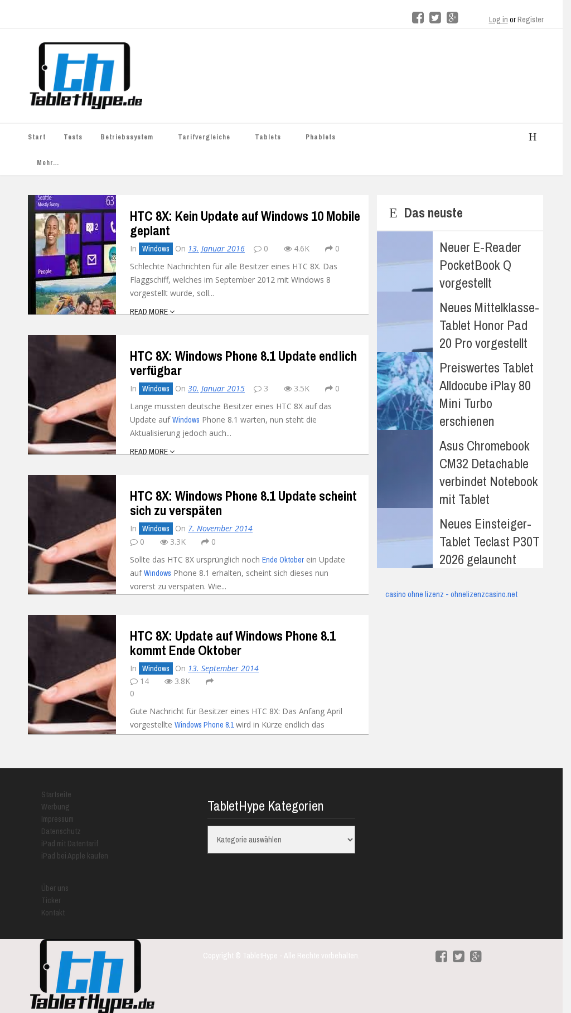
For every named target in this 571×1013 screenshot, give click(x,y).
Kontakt (53, 913)
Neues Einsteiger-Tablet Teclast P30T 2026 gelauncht (489, 541)
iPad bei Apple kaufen (74, 856)
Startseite (56, 794)
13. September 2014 (223, 668)
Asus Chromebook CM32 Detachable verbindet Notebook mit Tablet (488, 472)
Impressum (57, 819)
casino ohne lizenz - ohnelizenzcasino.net (451, 594)
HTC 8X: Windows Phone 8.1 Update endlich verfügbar (243, 362)
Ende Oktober (283, 560)
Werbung (55, 807)
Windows (156, 249)
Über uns (55, 888)
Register (530, 19)
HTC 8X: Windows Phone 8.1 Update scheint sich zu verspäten (243, 502)
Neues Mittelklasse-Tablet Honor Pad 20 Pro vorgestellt (489, 325)
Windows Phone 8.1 (204, 725)
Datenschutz (61, 831)
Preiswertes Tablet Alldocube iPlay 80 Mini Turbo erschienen (486, 394)
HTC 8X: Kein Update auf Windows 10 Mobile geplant (245, 223)
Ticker (51, 900)
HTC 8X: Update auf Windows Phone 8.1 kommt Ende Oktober (233, 642)
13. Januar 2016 (216, 248)
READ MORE (150, 312)
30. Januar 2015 (216, 388)
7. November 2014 (220, 528)
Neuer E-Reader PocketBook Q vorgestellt (480, 265)
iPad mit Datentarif (69, 843)
